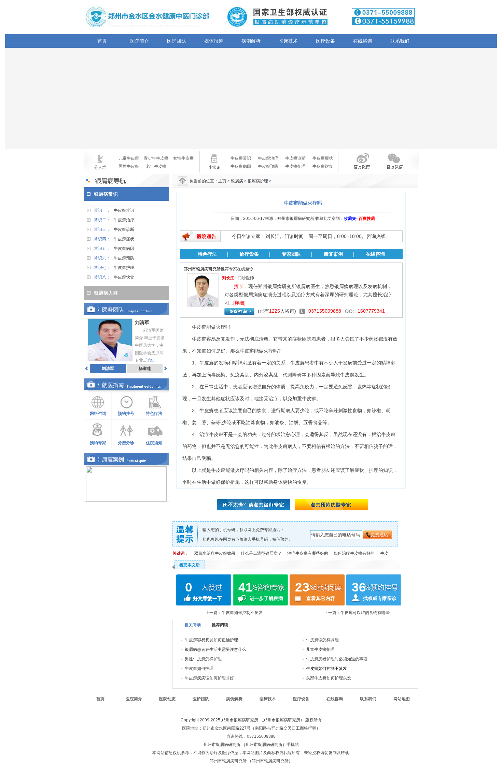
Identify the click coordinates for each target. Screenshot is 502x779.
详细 (150, 360)
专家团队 (291, 254)
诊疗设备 (249, 254)
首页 (102, 41)
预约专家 (98, 442)
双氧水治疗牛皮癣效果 (214, 553)
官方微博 (356, 165)
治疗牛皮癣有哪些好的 (307, 553)
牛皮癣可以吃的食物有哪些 (365, 612)
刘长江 (228, 277)
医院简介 (139, 41)
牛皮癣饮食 (322, 166)
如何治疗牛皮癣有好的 (354, 553)
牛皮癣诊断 (295, 158)
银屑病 (237, 181)
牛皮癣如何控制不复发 (242, 612)
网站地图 (401, 698)
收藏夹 (350, 218)
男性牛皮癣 (128, 166)
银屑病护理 (258, 181)
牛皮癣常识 (241, 158)
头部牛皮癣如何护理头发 (328, 678)
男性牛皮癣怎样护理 (203, 659)
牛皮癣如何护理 (199, 668)
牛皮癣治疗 (268, 158)
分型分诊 (126, 442)
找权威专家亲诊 (379, 598)
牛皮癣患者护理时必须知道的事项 (336, 659)
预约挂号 (126, 413)
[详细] (239, 302)
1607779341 (371, 311)
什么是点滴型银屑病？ (261, 553)
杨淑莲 (145, 368)
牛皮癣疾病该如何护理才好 (209, 678)
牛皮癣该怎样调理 (322, 640)
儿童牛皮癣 (128, 158)
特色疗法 (154, 413)
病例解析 (251, 41)
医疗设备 (325, 41)
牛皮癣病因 (241, 166)
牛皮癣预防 (268, 166)
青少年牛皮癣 (156, 158)
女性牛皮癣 (183, 158)
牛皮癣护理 (295, 166)
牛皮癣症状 (322, 158)
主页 (222, 181)
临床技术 (288, 41)
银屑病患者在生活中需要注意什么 (215, 649)
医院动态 (167, 698)
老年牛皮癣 (156, 166)
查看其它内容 (320, 598)
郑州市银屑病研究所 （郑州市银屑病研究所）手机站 (251, 744)
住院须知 (154, 442)
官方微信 (394, 165)
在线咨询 (362, 41)
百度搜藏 (367, 218)
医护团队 (176, 41)
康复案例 (333, 254)
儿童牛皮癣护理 (320, 649)
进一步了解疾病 (266, 598)
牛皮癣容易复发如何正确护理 (211, 640)
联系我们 (399, 41)
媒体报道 (213, 41)
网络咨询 (98, 413)
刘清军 (108, 368)
